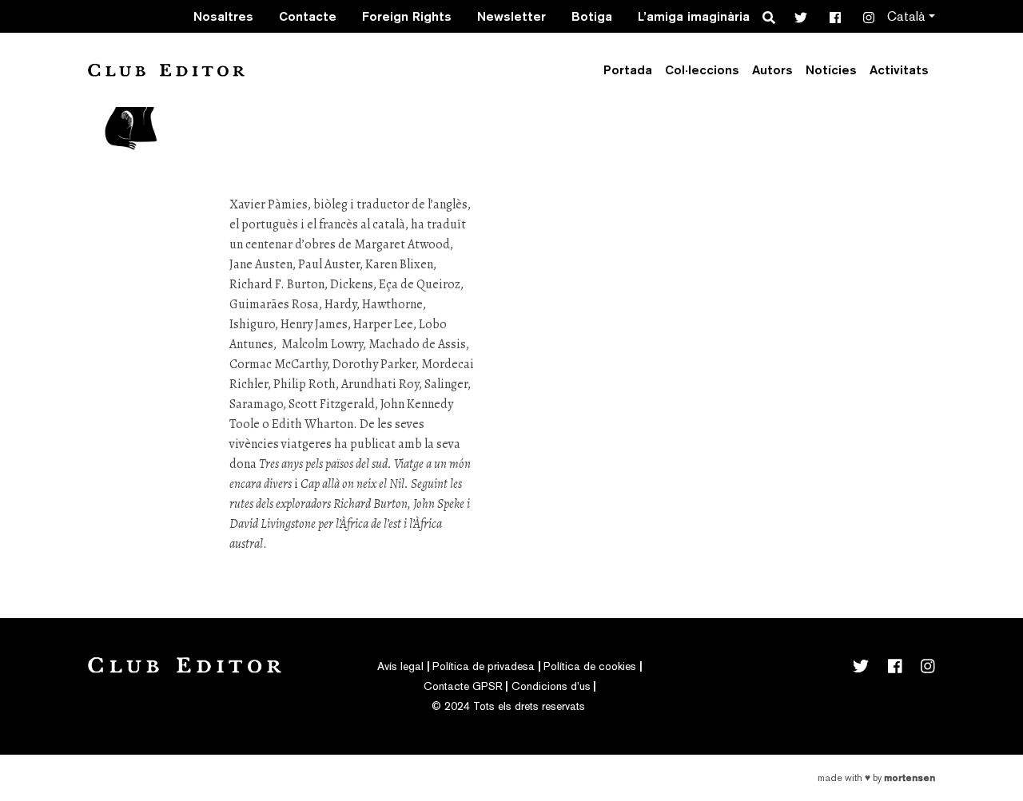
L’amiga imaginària (694, 16)
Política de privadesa (483, 666)
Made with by (876, 777)
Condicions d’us (551, 686)
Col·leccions (702, 69)
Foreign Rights (407, 16)
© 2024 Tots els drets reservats (508, 706)
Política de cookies (589, 666)
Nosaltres (223, 16)
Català (906, 16)
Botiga (591, 16)
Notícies (831, 69)
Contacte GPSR (463, 686)
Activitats (899, 69)
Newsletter (511, 16)
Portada (627, 69)
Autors (772, 69)
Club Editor (166, 70)
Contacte (307, 16)
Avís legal (400, 666)
